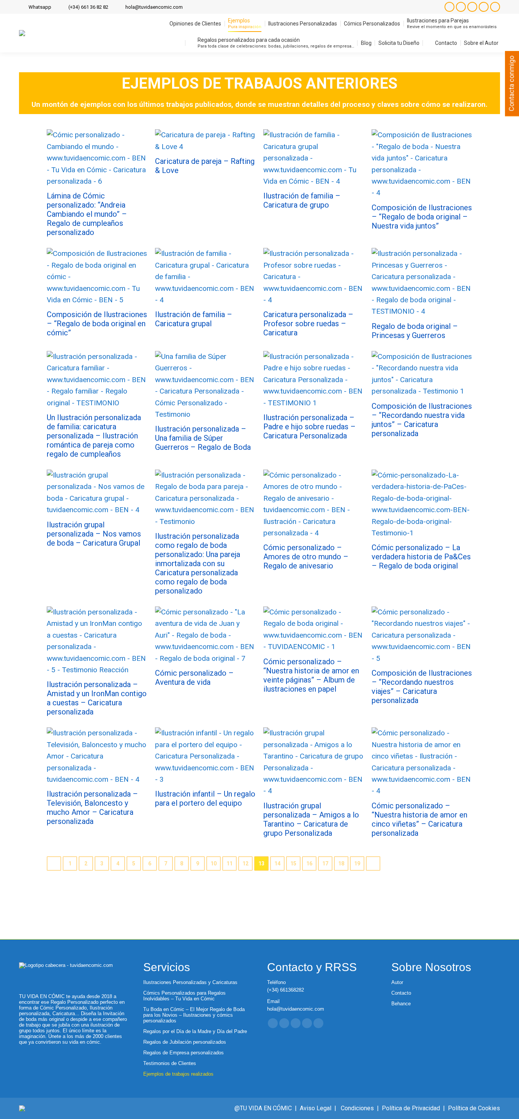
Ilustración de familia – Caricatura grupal (193, 319)
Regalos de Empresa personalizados (183, 1053)
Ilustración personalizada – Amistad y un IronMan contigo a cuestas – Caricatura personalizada (97, 698)
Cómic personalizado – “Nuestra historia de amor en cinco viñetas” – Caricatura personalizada (419, 819)
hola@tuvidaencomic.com (154, 7)
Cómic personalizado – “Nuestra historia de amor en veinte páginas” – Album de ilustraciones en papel (311, 675)
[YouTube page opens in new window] (484, 7)
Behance (401, 1003)
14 (277, 863)
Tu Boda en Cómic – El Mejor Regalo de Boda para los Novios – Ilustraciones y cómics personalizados (194, 1015)
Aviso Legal (315, 1108)
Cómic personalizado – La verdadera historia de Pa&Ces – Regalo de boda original (421, 556)
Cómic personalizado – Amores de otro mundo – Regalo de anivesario (305, 556)
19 (357, 863)
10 (213, 863)
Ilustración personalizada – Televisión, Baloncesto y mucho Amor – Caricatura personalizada (92, 807)
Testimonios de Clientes (169, 1063)
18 (341, 863)
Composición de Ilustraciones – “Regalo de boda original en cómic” (97, 323)
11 (229, 863)
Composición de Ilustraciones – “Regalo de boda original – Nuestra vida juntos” (422, 216)
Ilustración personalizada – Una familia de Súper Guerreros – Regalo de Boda (203, 438)
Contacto (401, 993)
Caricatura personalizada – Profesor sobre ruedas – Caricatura (308, 323)
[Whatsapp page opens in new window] (318, 1023)
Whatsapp (39, 7)
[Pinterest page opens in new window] (495, 7)
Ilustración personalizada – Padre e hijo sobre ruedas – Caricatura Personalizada (309, 426)
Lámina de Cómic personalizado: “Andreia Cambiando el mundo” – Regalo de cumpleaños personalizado (87, 214)
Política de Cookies (474, 1108)
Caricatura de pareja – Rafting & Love (205, 166)
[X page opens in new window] (472, 7)
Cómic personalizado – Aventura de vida (194, 677)
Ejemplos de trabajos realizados (178, 1074)
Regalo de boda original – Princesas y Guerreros (415, 331)
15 (293, 863)
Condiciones (357, 1108)
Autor (397, 982)
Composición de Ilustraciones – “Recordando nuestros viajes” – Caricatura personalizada (422, 686)
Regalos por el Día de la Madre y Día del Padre (195, 1031)
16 (309, 863)
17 (325, 863)
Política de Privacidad (411, 1108)
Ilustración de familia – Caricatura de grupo (301, 200)
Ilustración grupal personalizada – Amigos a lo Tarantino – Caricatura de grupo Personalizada (311, 819)
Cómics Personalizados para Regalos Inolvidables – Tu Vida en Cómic (184, 996)
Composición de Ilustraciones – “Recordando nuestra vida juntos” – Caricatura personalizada (422, 420)
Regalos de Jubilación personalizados (184, 1042)
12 (245, 863)
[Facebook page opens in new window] (461, 7)
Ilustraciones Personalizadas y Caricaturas (190, 982)
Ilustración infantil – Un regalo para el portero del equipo (205, 798)
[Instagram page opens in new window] (449, 7)
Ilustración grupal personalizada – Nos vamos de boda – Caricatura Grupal (94, 534)
